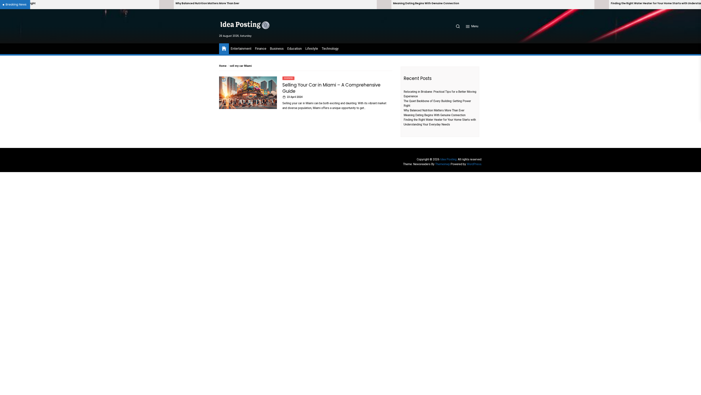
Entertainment (241, 48)
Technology (330, 48)
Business (277, 48)
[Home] (224, 48)
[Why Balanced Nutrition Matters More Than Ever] (80, 4)
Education (294, 48)
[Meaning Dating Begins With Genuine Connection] (298, 4)
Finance (260, 48)
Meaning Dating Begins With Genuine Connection (340, 3)
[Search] (457, 26)
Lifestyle (311, 48)
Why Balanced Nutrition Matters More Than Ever (122, 3)
